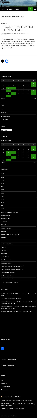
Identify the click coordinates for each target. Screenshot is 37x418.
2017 (2, 180)
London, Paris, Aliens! (7, 244)
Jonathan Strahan (20, 33)
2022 (2, 196)
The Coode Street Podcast (11, 396)
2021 (2, 193)
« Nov (2, 98)
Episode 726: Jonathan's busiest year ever (12, 408)
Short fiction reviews (6, 260)
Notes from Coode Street (10, 9)
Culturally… (4, 221)
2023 (2, 199)
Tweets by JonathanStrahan (8, 359)
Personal (3, 247)
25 (13, 93)
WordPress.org (5, 119)
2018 (2, 183)
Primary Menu (35, 9)
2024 (2, 202)
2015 (2, 174)
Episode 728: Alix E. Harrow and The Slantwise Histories (16, 400)
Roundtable (4, 253)
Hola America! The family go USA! (10, 234)
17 (8, 91)
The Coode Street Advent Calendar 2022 (12, 266)
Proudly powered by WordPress (8, 415)
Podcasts (4, 23)
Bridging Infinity (5, 215)
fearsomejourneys (6, 228)
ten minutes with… (6, 263)
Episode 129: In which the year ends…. (17, 28)
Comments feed (5, 116)
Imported (3, 237)
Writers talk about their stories (9, 282)
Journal (3, 240)
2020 (2, 190)
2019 (2, 186)
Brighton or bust (5, 218)
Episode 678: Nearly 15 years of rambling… (20, 311)
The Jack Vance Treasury (7, 272)
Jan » (34, 98)
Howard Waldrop (16, 298)
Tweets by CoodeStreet (7, 365)
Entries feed (4, 113)
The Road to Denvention (7, 279)
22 (33, 91)
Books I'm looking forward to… (9, 212)
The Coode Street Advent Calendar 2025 (12, 269)
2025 (2, 205)
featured (3, 231)
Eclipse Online (5, 225)
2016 (2, 177)
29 (33, 93)
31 (8, 96)
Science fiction (5, 256)
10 (8, 88)
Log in (2, 109)
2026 (2, 209)
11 (13, 88)
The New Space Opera (7, 276)
